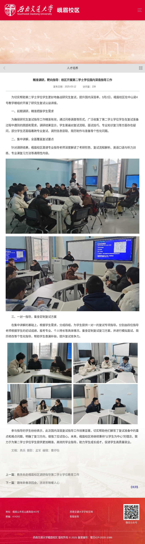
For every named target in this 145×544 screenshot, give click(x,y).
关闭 (134, 487)
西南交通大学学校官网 (81, 512)
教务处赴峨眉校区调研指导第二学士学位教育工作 (48, 474)
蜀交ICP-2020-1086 (101, 537)
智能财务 (74, 516)
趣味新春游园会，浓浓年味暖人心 (38, 482)
